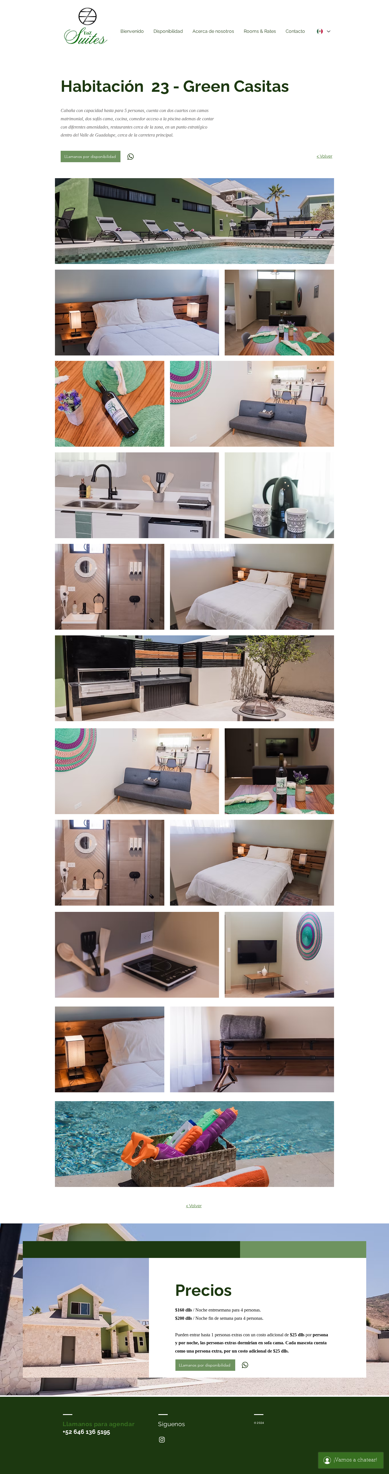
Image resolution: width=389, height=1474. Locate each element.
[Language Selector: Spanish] (323, 31)
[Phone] (130, 156)
